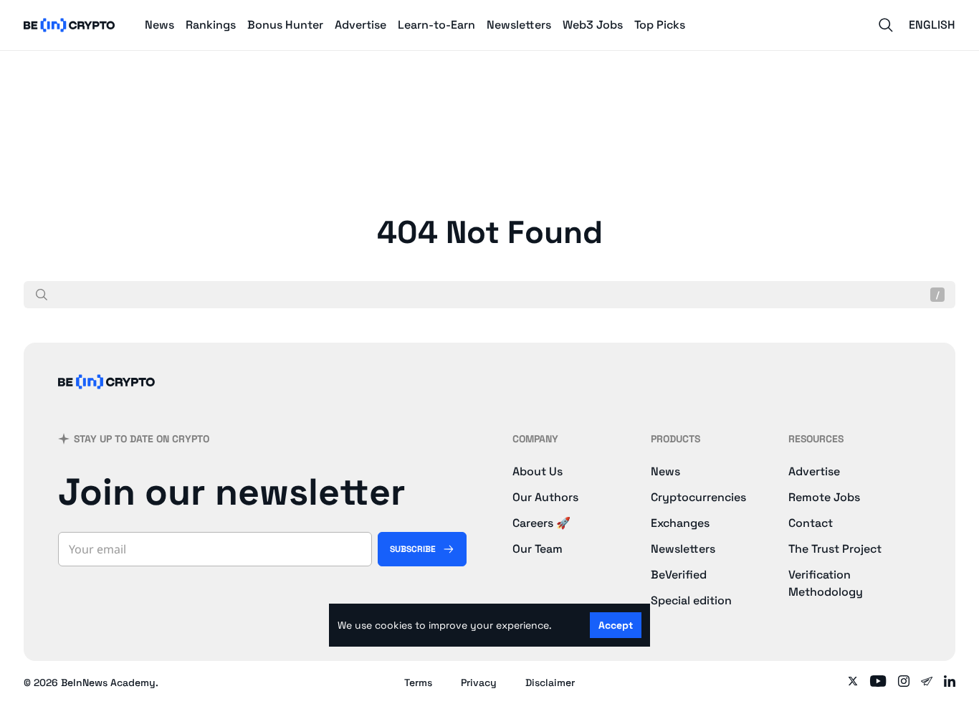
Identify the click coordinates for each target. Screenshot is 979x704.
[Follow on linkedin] (949, 682)
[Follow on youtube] (878, 682)
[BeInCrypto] (69, 25)
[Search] (885, 25)
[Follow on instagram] (903, 682)
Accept (615, 625)
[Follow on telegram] (926, 682)
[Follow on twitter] (853, 682)
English (932, 24)
